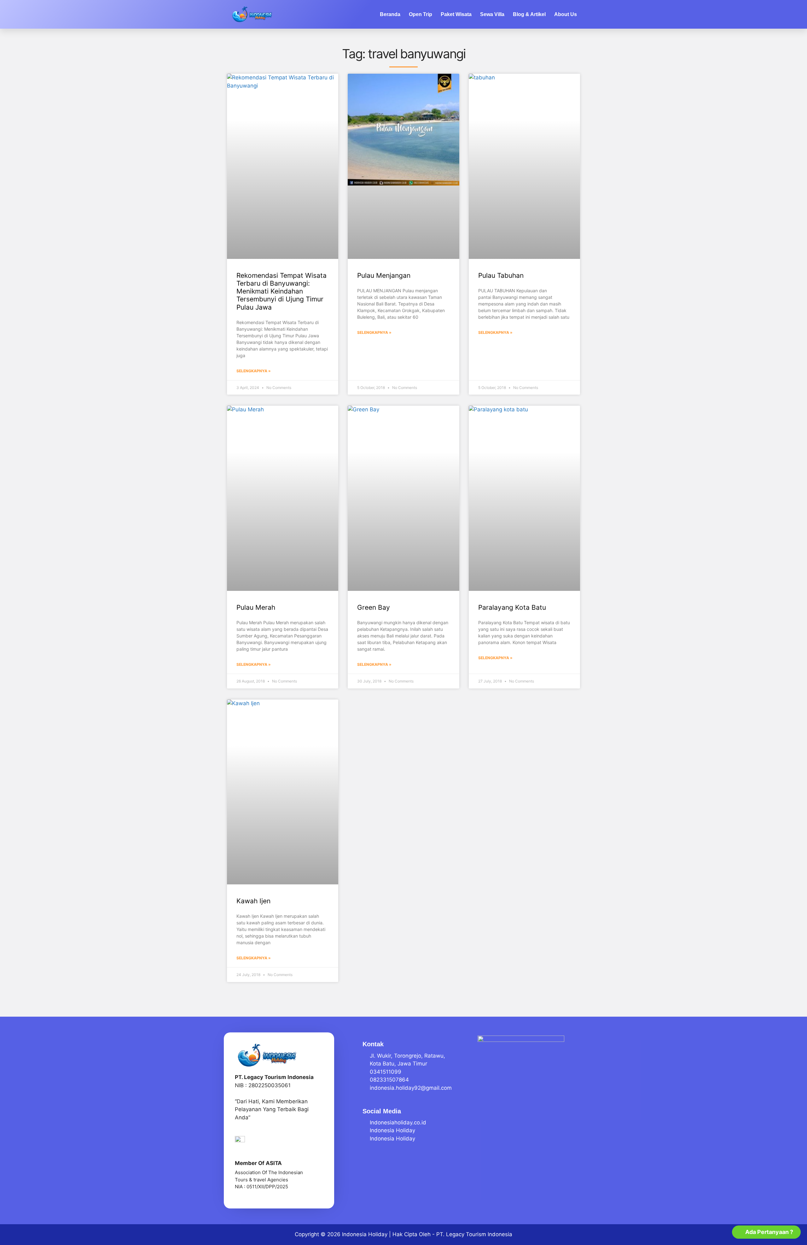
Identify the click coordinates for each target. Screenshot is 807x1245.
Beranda (390, 14)
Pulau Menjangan (383, 275)
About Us (565, 14)
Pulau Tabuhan (501, 275)
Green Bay (373, 607)
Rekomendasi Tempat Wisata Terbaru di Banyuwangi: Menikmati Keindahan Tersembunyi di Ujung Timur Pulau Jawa (281, 291)
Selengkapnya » (253, 370)
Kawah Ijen (253, 901)
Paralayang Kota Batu (512, 607)
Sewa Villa (492, 14)
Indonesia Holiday (364, 1234)
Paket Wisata (456, 14)
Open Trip (420, 14)
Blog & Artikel (529, 14)
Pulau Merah (255, 607)
